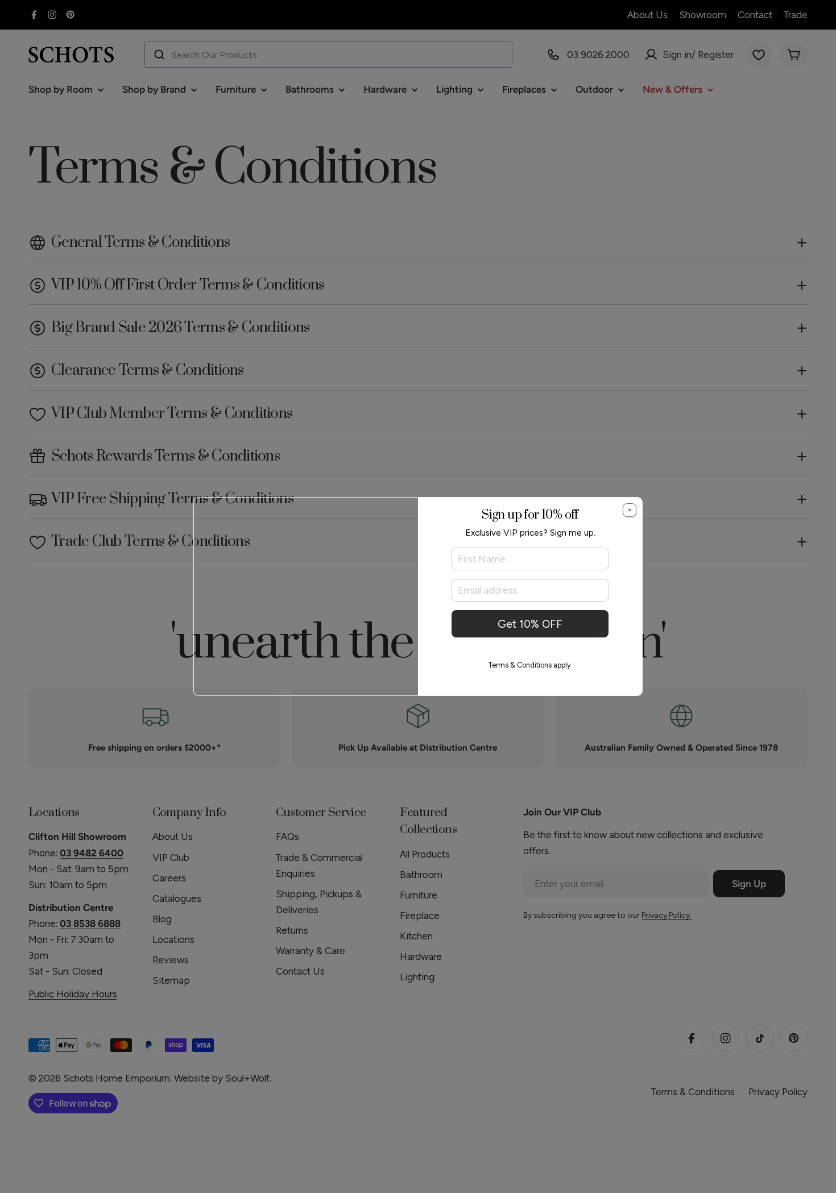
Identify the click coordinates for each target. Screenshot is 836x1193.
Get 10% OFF (530, 624)
